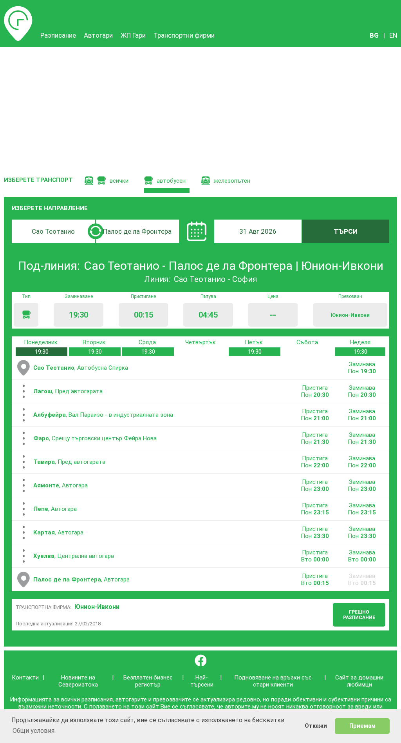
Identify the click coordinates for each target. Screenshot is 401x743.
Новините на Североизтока (78, 681)
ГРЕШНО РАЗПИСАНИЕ (359, 614)
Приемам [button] (362, 726)
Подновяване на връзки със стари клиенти (273, 681)
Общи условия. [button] (34, 730)
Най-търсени (201, 681)
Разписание (18, 10)
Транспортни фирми (184, 35)
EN (393, 35)
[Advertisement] (200, 106)
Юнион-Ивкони (96, 606)
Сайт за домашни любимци (359, 681)
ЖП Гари (133, 35)
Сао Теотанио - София (215, 279)
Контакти (25, 677)
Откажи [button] (316, 726)
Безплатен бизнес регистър (148, 681)
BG (374, 35)
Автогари (98, 35)
